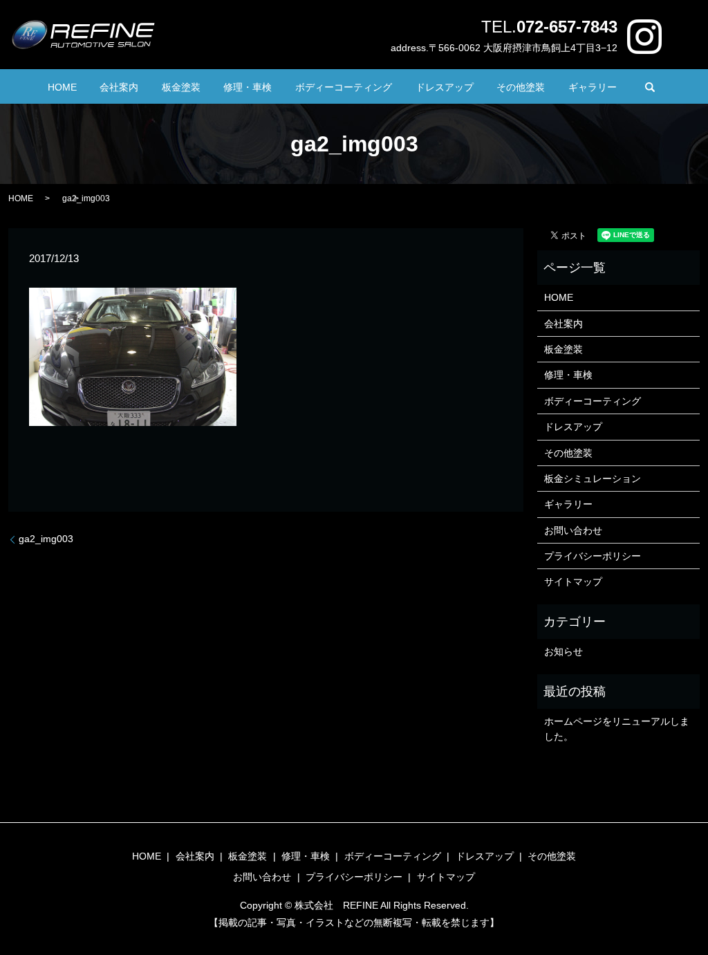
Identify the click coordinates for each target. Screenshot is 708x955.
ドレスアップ (445, 87)
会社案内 (119, 87)
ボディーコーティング (343, 87)
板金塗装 (181, 87)
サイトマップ (573, 581)
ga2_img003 (46, 538)
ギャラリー (592, 87)
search (650, 87)
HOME (62, 87)
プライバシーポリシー (592, 556)
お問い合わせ (573, 530)
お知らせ (563, 651)
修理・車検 (247, 87)
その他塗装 (520, 87)
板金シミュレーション (592, 478)
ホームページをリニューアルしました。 (616, 729)
